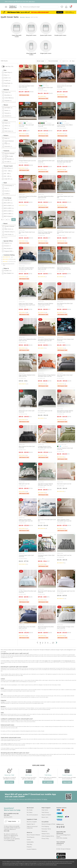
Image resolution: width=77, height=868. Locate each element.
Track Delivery (45, 812)
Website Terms (45, 833)
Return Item (45, 817)
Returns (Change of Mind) (48, 824)
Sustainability (30, 842)
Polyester (3, 701)
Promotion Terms (46, 829)
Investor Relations (31, 849)
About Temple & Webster (33, 835)
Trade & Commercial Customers (32, 827)
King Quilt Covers (31, 35)
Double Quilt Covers (60, 35)
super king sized (56, 660)
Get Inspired (48, 782)
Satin (2, 714)
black (9, 743)
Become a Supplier (32, 821)
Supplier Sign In (31, 824)
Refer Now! (32, 1)
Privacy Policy (11, 840)
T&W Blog (29, 844)
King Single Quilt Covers (31, 54)
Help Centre (45, 810)
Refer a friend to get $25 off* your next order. (20, 1)
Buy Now (29, 782)
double (46, 660)
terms (45, 799)
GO (13, 219)
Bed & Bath (22, 17)
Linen (2, 688)
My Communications (32, 815)
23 (70, 61)
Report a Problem (46, 815)
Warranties (44, 831)
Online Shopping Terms (48, 836)
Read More (67, 782)
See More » (4, 237)
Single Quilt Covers (45, 53)
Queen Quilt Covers (46, 35)
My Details (29, 810)
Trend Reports (30, 837)
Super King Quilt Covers (16, 36)
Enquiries (29, 846)
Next (73, 61)
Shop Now (9, 782)
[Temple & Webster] (13, 7)
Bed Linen (28, 17)
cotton (14, 680)
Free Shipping (45, 826)
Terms (12, 835)
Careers (29, 839)
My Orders (29, 812)
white (5, 743)
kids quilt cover (68, 660)
